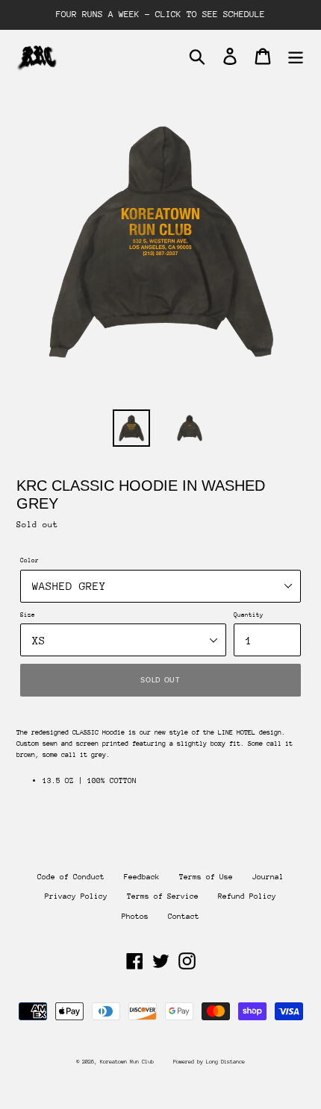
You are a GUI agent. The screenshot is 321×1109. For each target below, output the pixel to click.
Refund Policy (247, 896)
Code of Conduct (71, 877)
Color (29, 560)
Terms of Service (163, 896)
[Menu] (295, 56)
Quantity (249, 614)
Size (27, 614)
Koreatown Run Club (127, 1061)
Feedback (142, 877)
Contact (183, 916)
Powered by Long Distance (209, 1061)
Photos (135, 916)
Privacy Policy (76, 896)
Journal (268, 877)
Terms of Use (206, 877)
